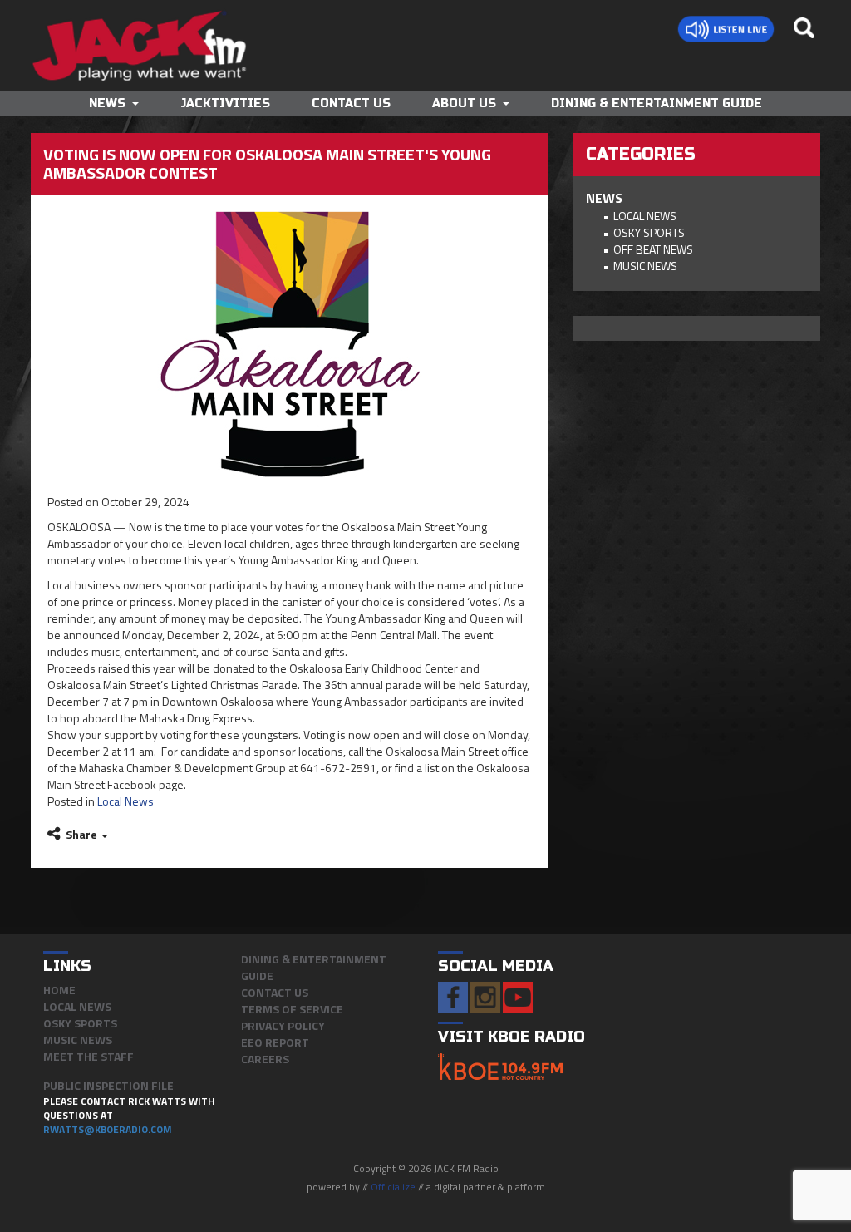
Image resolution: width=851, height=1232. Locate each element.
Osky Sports (649, 232)
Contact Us (351, 103)
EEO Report (275, 1042)
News (107, 103)
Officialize (393, 1187)
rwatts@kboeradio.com (107, 1129)
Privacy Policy (283, 1025)
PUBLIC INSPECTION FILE (108, 1085)
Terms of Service (292, 1009)
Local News (125, 801)
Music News (645, 265)
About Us (464, 103)
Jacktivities (225, 103)
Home (59, 989)
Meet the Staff (88, 1056)
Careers (265, 1058)
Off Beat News (653, 249)
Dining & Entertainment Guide (656, 103)
